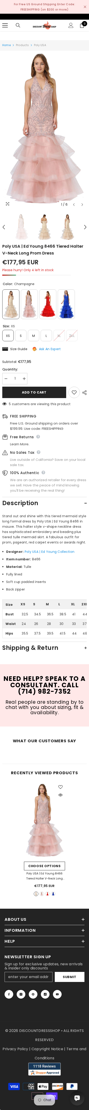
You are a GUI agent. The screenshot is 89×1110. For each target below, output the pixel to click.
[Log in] (70, 25)
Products (22, 45)
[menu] (5, 25)
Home (6, 45)
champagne (36, 894)
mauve (41, 894)
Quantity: (10, 369)
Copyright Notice (47, 1049)
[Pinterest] (33, 994)
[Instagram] (21, 994)
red (47, 894)
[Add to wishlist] (74, 392)
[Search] (18, 25)
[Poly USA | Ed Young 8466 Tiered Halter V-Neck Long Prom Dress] (44, 821)
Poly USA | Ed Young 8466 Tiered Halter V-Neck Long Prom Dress (44, 876)
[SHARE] (83, 392)
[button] (74, 205)
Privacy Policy (15, 1049)
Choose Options (44, 866)
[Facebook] (9, 994)
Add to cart (34, 392)
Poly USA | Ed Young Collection (49, 551)
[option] (44, 130)
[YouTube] (57, 994)
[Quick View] (60, 795)
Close (85, 7)
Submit (69, 977)
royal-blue (53, 894)
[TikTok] (45, 994)
